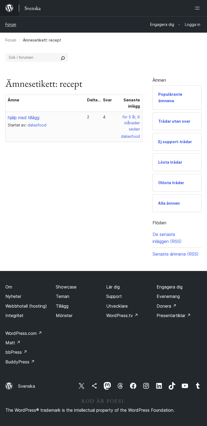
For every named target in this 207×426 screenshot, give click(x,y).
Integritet (14, 315)
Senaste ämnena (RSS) (176, 254)
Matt (12, 342)
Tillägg (62, 306)
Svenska (26, 386)
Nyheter (13, 296)
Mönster (64, 315)
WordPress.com (23, 333)
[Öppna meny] (198, 8)
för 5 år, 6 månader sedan (131, 123)
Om (8, 287)
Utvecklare (117, 306)
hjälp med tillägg (23, 117)
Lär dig (113, 287)
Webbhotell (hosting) (26, 306)
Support (114, 296)
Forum (10, 24)
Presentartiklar (174, 315)
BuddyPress (20, 362)
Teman (62, 296)
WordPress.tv (122, 315)
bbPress (16, 352)
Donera (167, 306)
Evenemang (168, 296)
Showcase (66, 287)
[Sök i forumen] (63, 57)
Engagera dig (169, 287)
